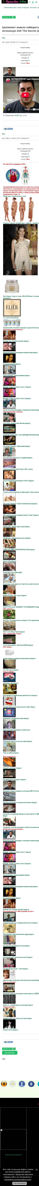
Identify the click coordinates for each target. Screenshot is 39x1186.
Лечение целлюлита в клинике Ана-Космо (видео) (20, 802)
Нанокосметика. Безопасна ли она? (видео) (17, 957)
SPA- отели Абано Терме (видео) (14, 632)
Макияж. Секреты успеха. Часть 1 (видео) (17, 387)
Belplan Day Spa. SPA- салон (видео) (14, 595)
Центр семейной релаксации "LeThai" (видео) (18, 481)
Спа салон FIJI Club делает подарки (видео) (17, 458)
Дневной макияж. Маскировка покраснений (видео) (20, 352)
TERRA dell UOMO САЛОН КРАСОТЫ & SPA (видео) (19, 549)
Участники (33, 7)
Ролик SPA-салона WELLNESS (12, 572)
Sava (3, 38)
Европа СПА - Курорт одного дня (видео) (16, 526)
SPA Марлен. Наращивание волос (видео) (17, 538)
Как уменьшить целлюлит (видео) (14, 779)
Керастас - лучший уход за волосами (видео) (18, 1005)
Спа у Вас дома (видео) (10, 670)
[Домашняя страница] (10, 129)
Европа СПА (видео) (9, 561)
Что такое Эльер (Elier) (11, 318)
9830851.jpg (18, 115)
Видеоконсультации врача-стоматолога (16, 730)
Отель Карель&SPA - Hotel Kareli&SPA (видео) (18, 645)
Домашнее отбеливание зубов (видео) (16, 718)
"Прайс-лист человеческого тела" (14, 196)
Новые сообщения (23, 7)
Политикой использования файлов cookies (17, 1179)
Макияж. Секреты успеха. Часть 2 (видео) (17, 398)
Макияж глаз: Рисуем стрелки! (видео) (16, 341)
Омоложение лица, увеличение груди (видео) (18, 934)
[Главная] (4, 1086)
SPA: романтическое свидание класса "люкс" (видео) (21, 515)
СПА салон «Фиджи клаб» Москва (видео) (16, 423)
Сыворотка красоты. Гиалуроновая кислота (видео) (20, 923)
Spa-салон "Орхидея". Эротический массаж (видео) (20, 503)
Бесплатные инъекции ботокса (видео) (16, 946)
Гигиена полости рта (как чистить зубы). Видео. (19, 707)
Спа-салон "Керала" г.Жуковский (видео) (16, 446)
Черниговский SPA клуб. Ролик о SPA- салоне (18, 469)
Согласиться (19, 1183)
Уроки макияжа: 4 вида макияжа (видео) (16, 375)
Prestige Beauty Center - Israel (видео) (15, 969)
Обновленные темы (11, 7)
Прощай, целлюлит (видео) (12, 768)
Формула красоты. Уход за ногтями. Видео (17, 1018)
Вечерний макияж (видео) (12, 364)
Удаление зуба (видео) (10, 683)
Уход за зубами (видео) (11, 753)
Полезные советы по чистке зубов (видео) (17, 741)
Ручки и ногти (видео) (10, 1030)
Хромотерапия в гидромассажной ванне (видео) (19, 658)
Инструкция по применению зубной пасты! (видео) (20, 695)
